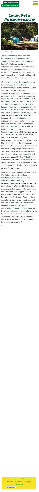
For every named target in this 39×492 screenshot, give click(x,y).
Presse (3, 226)
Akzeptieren (11, 487)
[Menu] (35, 3)
